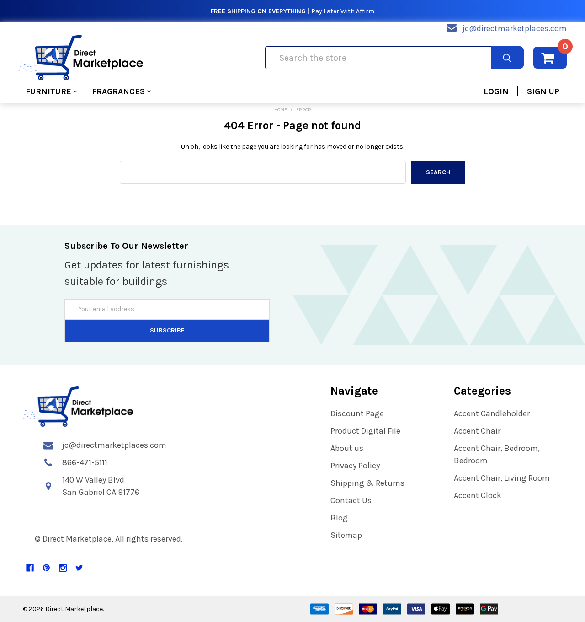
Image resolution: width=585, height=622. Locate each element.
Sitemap (346, 535)
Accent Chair (477, 431)
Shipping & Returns (367, 483)
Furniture (48, 91)
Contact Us (351, 500)
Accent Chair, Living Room (502, 478)
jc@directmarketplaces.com (515, 28)
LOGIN (496, 91)
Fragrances (118, 91)
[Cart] (550, 57)
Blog (339, 518)
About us (346, 448)
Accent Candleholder (492, 413)
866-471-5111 (84, 462)
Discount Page (357, 413)
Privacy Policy (355, 466)
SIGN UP (543, 91)
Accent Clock (477, 495)
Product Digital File (365, 431)
